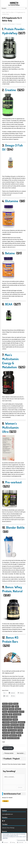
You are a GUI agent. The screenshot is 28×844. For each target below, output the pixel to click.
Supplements (13, 735)
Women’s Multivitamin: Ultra (10, 427)
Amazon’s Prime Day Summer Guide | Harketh (13, 764)
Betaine (10, 253)
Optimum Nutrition (18, 727)
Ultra (19, 735)
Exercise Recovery (13, 711)
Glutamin (5, 714)
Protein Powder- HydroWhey (13, 31)
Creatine (11, 90)
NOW (4, 727)
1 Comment (18, 24)
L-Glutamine (6, 722)
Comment (20, 787)
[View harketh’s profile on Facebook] (2, 820)
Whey (4, 738)
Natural (22, 724)
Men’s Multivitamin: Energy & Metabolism (10, 361)
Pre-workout (13, 482)
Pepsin (4, 730)
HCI (8, 717)
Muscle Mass (14, 724)
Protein (13, 732)
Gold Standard (17, 714)
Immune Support (7, 719)
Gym (4, 717)
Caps (17, 706)
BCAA (9, 304)
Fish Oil (22, 711)
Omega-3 (10, 727)
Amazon (5, 703)
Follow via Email (8, 748)
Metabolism (21, 722)
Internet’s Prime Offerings (8, 827)
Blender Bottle (15, 527)
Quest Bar (5, 735)
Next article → (21, 753)
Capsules (5, 709)
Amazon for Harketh (7, 797)
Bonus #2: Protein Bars (10, 639)
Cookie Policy (5, 838)
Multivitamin (6, 724)
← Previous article (8, 753)
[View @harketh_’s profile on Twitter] (4, 820)
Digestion (18, 709)
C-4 (13, 706)
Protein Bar (19, 732)
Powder (20, 730)
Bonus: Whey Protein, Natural (12, 589)
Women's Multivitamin (13, 738)
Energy (4, 711)
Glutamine (12, 201)
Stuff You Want (10, 24)
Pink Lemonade (12, 730)
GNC (10, 714)
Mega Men (13, 722)
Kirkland (15, 719)
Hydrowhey (14, 717)
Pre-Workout (6, 732)
